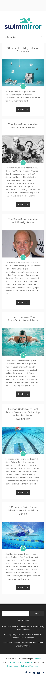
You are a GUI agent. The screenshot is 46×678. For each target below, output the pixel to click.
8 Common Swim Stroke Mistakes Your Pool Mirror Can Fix (23, 510)
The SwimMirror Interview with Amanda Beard (23, 126)
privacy (38, 658)
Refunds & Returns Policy (21, 662)
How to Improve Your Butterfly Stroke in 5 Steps (23, 318)
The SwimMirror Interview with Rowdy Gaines (23, 220)
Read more (23, 109)
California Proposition (30, 666)
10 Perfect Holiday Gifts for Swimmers (23, 49)
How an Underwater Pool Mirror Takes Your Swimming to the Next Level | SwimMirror (23, 414)
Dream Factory (13, 666)
